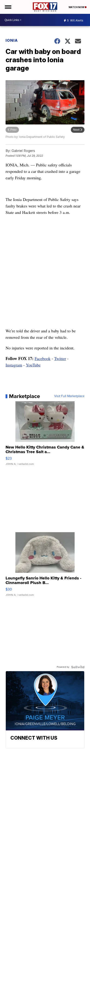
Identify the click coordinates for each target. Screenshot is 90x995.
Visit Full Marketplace (69, 396)
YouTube (33, 365)
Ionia (12, 40)
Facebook (43, 358)
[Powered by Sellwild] (77, 667)
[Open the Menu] (7, 7)
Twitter (60, 358)
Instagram (14, 365)
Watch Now (77, 7)
